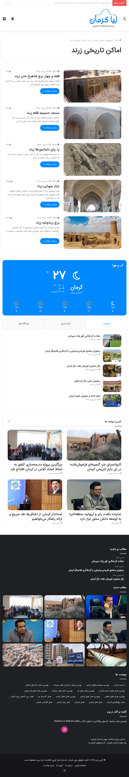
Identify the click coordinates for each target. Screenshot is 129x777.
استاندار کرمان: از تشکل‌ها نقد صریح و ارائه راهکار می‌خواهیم (35, 516)
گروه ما (59, 765)
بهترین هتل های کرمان (90, 696)
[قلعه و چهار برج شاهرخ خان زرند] (92, 86)
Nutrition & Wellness (64, 721)
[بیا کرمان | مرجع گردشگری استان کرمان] (103, 18)
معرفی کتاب (86, 721)
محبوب (106, 323)
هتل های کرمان (95, 702)
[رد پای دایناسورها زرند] (92, 159)
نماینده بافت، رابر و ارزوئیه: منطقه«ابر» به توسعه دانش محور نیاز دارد (95, 516)
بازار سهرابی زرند (48, 186)
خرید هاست (48, 765)
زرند (89, 40)
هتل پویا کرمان (63, 702)
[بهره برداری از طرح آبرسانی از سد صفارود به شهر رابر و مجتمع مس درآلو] (106, 655)
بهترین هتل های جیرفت (62, 690)
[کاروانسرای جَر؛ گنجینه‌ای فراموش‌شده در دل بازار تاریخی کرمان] (94, 445)
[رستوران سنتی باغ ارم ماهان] (112, 385)
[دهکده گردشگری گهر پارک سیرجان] (112, 340)
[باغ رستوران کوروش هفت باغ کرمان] (112, 370)
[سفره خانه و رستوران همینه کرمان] (112, 400)
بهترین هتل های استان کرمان (112, 690)
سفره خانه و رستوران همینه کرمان (84, 396)
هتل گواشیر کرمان (44, 702)
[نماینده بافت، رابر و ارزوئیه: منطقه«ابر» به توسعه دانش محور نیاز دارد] (94, 494)
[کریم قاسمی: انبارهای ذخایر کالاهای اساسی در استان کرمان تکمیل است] (106, 606)
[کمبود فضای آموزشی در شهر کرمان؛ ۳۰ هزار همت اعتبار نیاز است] (23, 630)
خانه (117, 40)
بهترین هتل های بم (85, 690)
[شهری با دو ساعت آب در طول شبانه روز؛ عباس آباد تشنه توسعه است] (23, 655)
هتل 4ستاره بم (44, 696)
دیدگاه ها (24, 323)
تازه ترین (66, 323)
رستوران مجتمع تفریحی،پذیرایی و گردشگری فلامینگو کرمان (72, 351)
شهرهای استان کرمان (103, 40)
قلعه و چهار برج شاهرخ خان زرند (36, 76)
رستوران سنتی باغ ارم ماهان (87, 381)
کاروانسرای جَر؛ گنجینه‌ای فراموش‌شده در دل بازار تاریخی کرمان (95, 467)
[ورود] (12, 20)
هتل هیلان (79, 702)
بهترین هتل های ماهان (115, 696)
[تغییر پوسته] (124, 20)
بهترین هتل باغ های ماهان (37, 685)
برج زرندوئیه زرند (47, 222)
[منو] (4, 20)
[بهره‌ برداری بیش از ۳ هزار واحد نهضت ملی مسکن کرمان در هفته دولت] (64, 655)
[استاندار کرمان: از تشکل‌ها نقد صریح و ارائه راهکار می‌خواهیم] (35, 494)
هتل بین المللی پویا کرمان (22, 696)
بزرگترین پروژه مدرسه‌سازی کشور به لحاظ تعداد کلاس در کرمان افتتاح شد (77, 2)
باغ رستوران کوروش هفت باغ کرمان (83, 366)
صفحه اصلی (80, 765)
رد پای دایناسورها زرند (44, 149)
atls (77, 721)
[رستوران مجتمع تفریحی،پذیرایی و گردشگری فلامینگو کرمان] (112, 355)
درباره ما (68, 765)
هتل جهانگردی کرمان (116, 702)
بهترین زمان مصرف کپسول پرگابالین (109, 721)
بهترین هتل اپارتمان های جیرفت (67, 685)
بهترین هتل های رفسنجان (35, 690)
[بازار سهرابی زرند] (92, 196)
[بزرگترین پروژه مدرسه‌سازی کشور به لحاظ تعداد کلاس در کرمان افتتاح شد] (35, 445)
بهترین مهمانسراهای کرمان (97, 685)
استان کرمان (119, 685)
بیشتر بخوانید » (50, 91)
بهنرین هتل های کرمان (65, 696)
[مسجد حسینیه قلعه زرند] (92, 123)
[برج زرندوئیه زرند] (92, 232)
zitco (54, 71)
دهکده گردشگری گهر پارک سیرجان (84, 336)
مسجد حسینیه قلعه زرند (43, 112)
